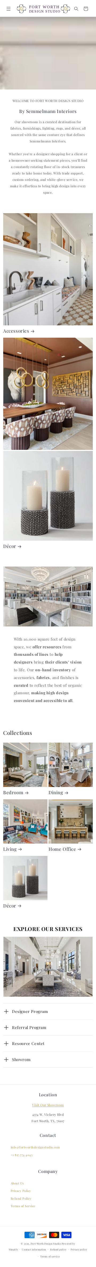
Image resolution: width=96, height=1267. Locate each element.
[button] (8, 8)
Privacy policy (79, 1249)
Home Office (62, 849)
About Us (17, 1183)
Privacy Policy (21, 1191)
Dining (56, 792)
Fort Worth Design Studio (46, 1243)
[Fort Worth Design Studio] (43, 9)
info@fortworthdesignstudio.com (35, 1147)
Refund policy (58, 1249)
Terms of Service (23, 1206)
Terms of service (50, 1256)
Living (10, 849)
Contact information (34, 1249)
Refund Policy (21, 1198)
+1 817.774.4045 (22, 1155)
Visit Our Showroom (48, 1105)
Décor (9, 546)
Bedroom (13, 792)
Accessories (16, 331)
